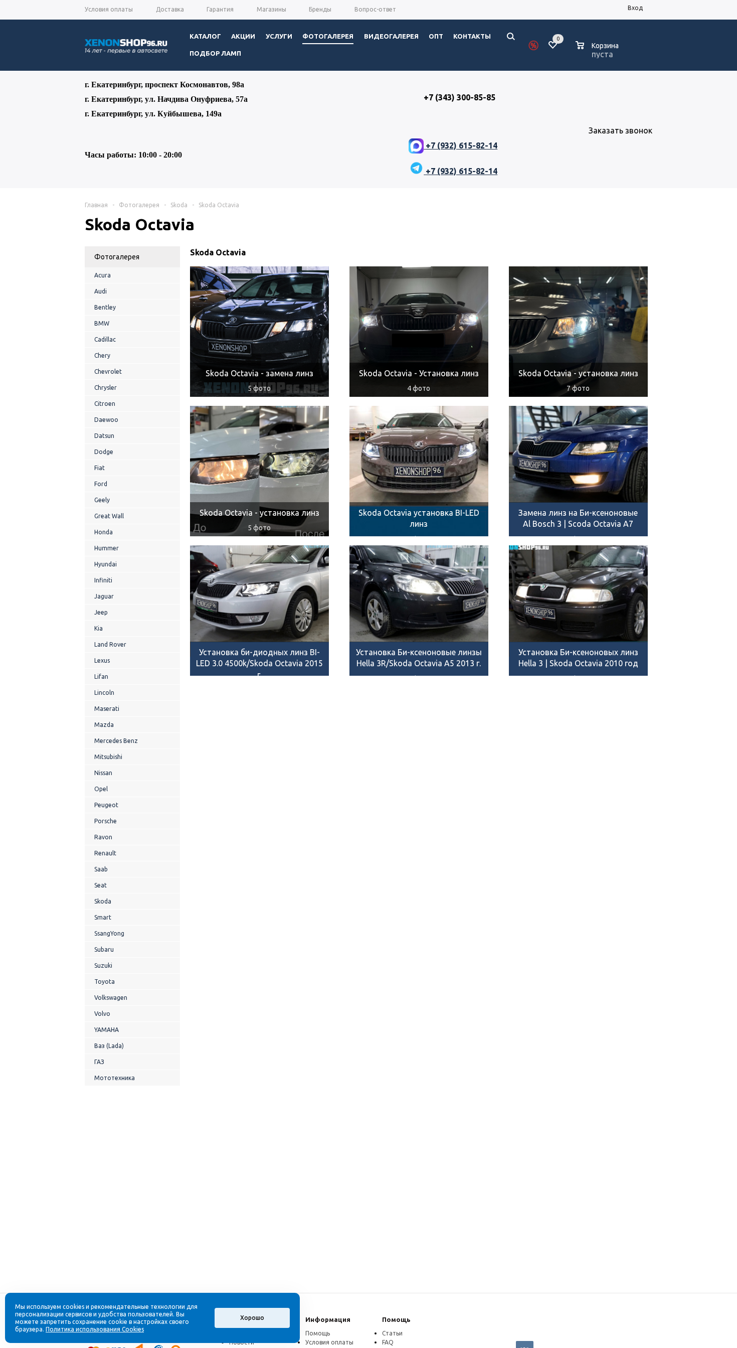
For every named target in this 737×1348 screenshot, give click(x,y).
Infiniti (103, 580)
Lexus (102, 660)
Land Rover (110, 644)
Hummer (106, 548)
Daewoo (106, 419)
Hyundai (105, 564)
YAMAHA (106, 1029)
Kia (98, 628)
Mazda (104, 724)
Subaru (104, 949)
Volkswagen (110, 997)
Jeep (101, 612)
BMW (101, 323)
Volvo (102, 1013)
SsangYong (109, 933)
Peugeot (106, 805)
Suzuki (103, 965)
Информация (327, 1319)
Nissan (103, 773)
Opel (101, 789)
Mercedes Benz (116, 740)
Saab (101, 869)
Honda (103, 532)
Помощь (396, 1319)
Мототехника (114, 1078)
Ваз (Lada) (109, 1045)
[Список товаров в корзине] (598, 52)
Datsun (104, 435)
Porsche (105, 821)
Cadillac (105, 339)
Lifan (101, 676)
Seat (100, 885)
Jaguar (104, 596)
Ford (100, 484)
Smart (102, 917)
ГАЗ (99, 1062)
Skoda (102, 901)
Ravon (103, 837)
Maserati (106, 708)
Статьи (392, 1333)
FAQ (388, 1342)
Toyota (104, 981)
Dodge (103, 451)
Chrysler (105, 387)
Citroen (104, 403)
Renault (105, 853)
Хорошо (252, 1317)
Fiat (99, 468)
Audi (100, 291)
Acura (102, 275)
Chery (102, 355)
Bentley (105, 307)
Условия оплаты (329, 1342)
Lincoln (104, 692)
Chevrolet (108, 371)
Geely (102, 500)
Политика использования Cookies (95, 1329)
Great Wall (109, 516)
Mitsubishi (108, 757)
